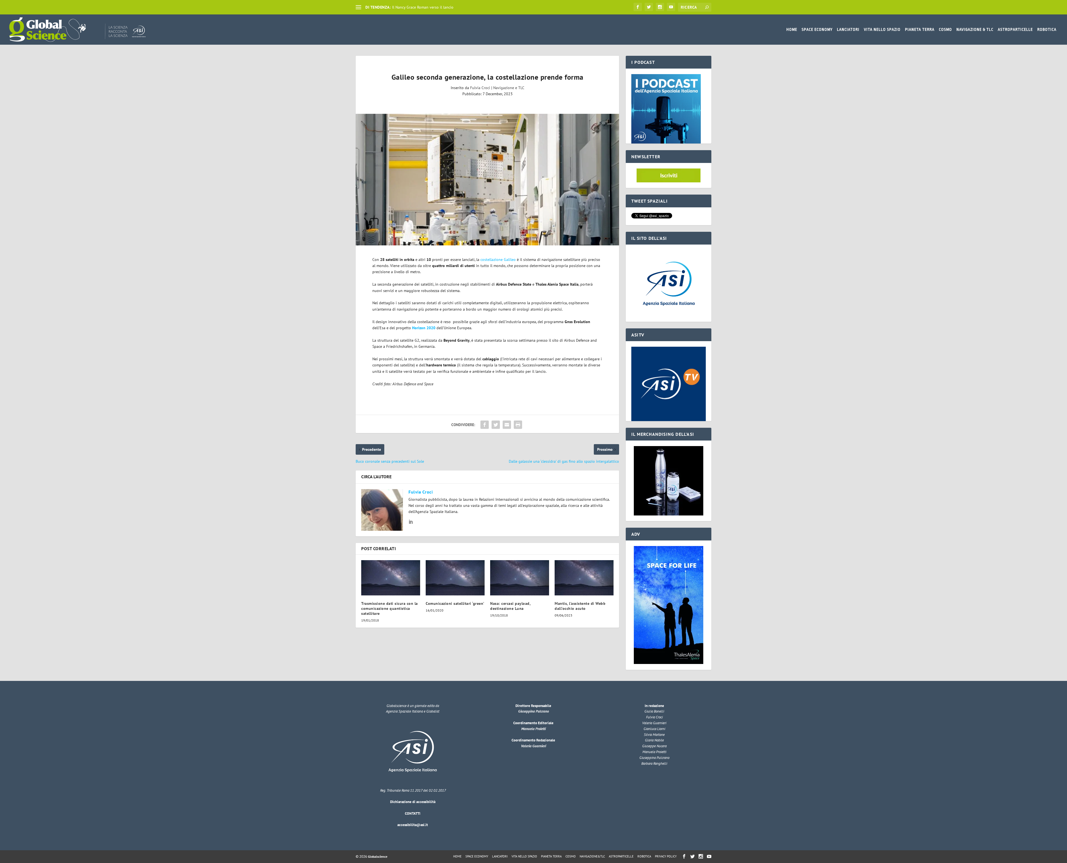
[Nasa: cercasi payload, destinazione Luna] (519, 577)
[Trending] (358, 7)
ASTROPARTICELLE (1015, 29)
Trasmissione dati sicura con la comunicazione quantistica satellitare (389, 608)
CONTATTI (412, 813)
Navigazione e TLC (508, 87)
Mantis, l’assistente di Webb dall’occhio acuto (580, 606)
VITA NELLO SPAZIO (882, 29)
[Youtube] (671, 7)
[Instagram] (660, 7)
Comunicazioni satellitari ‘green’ (455, 603)
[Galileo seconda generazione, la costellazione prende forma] (487, 179)
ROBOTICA (1046, 29)
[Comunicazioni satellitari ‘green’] (455, 577)
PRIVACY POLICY (666, 856)
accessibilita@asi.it (412, 824)
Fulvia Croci (480, 87)
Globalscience (377, 856)
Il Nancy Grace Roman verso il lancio (422, 7)
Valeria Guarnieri (533, 746)
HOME (791, 29)
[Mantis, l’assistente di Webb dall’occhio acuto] (584, 577)
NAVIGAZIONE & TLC (974, 29)
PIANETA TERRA (919, 29)
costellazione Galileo (498, 259)
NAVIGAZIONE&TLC (592, 856)
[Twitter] (649, 7)
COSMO (945, 29)
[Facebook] (638, 7)
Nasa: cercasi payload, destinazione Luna (510, 606)
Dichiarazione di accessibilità (412, 801)
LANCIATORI (848, 29)
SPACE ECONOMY (817, 29)
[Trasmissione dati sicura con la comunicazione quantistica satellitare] (390, 577)
